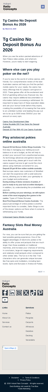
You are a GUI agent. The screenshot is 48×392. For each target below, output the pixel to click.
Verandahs (30, 340)
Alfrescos (30, 327)
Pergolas (29, 318)
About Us (6, 318)
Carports (29, 322)
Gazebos (29, 331)
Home (4, 313)
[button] (43, 7)
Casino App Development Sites (16, 121)
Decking (29, 335)
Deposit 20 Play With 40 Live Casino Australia (22, 129)
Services (5, 322)
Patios (28, 313)
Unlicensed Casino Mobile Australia (18, 217)
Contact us (6, 327)
